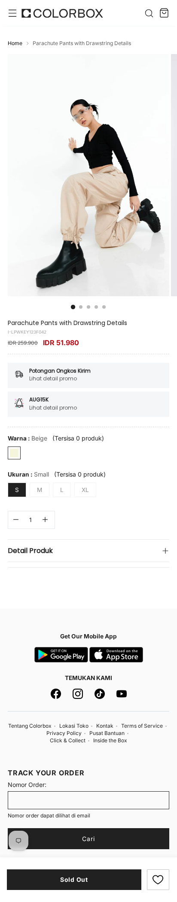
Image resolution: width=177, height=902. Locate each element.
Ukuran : (28, 474)
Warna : (27, 438)
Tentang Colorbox (30, 726)
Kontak (104, 726)
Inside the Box (110, 740)
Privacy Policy (64, 733)
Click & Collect (67, 740)
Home (15, 43)
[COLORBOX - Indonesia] (62, 13)
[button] (158, 879)
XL (85, 489)
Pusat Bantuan (107, 733)
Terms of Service (142, 726)
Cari (88, 838)
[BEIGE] (14, 452)
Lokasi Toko (73, 726)
